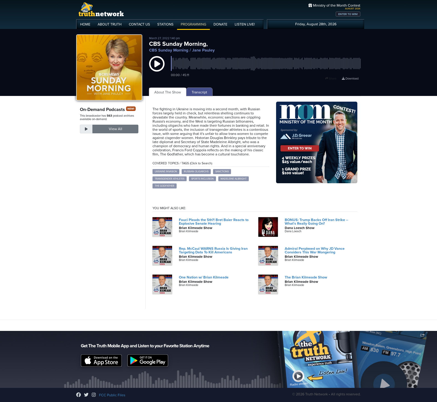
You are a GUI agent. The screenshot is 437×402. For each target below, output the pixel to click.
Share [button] (332, 78)
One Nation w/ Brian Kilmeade (204, 277)
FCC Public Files (112, 395)
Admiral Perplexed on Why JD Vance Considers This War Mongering (315, 250)
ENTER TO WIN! (348, 14)
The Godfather (164, 185)
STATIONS (165, 24)
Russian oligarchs (196, 171)
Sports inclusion (202, 178)
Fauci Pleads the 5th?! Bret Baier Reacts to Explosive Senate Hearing (214, 222)
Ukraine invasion (166, 171)
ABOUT (110, 24)
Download (351, 78)
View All (115, 129)
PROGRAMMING (193, 24)
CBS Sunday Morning (168, 50)
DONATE (220, 24)
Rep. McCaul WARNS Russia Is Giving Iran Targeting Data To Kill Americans (213, 250)
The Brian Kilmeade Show (306, 277)
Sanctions (222, 171)
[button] (157, 68)
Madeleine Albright (233, 178)
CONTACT (139, 24)
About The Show (167, 92)
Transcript (199, 92)
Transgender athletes (169, 178)
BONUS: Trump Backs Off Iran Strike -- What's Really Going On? (316, 222)
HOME (85, 24)
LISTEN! (245, 24)
